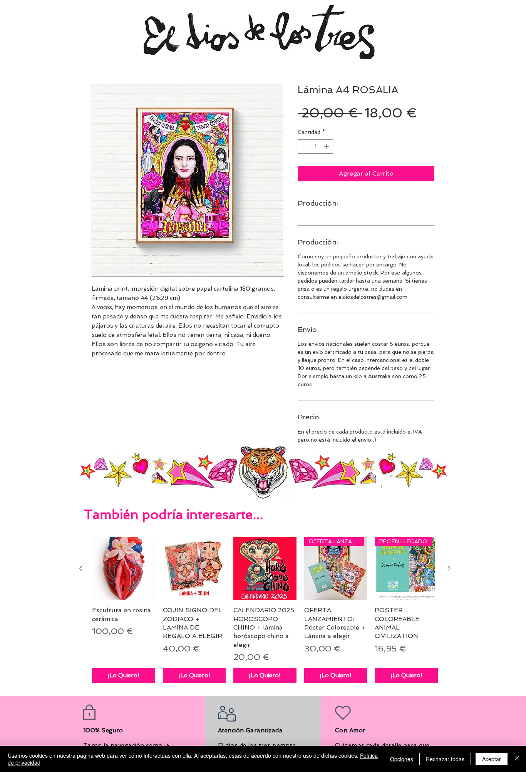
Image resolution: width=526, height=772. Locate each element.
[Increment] (327, 146)
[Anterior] (80, 568)
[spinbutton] (315, 146)
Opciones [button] (401, 759)
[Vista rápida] (123, 568)
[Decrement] (303, 146)
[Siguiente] (449, 568)
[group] (265, 610)
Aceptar (491, 759)
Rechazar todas (445, 759)
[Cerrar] (516, 759)
